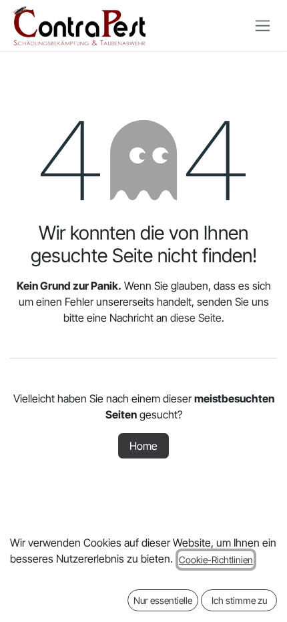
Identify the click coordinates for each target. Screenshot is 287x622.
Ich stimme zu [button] (239, 600)
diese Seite (196, 317)
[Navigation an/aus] (262, 26)
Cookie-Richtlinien (216, 559)
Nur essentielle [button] (162, 600)
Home (143, 445)
